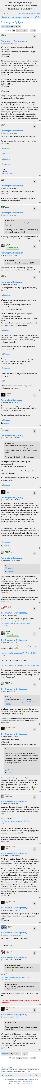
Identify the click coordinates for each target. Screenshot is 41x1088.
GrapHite (7, 551)
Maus (2, 179)
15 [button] (31, 31)
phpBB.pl (29, 1083)
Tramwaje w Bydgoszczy (14, 22)
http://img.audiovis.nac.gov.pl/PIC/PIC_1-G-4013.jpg (20, 665)
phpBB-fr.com (28, 1081)
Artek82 (10, 926)
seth (9, 606)
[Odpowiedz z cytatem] (34, 36)
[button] (13, 30)
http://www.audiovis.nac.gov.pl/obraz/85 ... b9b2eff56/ (17, 625)
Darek (3, 34)
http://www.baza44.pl (8, 174)
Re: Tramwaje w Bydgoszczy (14, 613)
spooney (9, 951)
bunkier (9, 393)
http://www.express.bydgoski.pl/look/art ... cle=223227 (16, 822)
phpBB (17, 1079)
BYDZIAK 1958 (10, 727)
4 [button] (24, 31)
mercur (3, 124)
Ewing (8, 244)
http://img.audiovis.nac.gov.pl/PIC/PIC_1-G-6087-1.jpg (19, 654)
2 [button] (19, 31)
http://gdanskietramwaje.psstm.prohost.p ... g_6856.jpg (17, 978)
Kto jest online (7, 1067)
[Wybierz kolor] (36, 17)
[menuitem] (6, 13)
